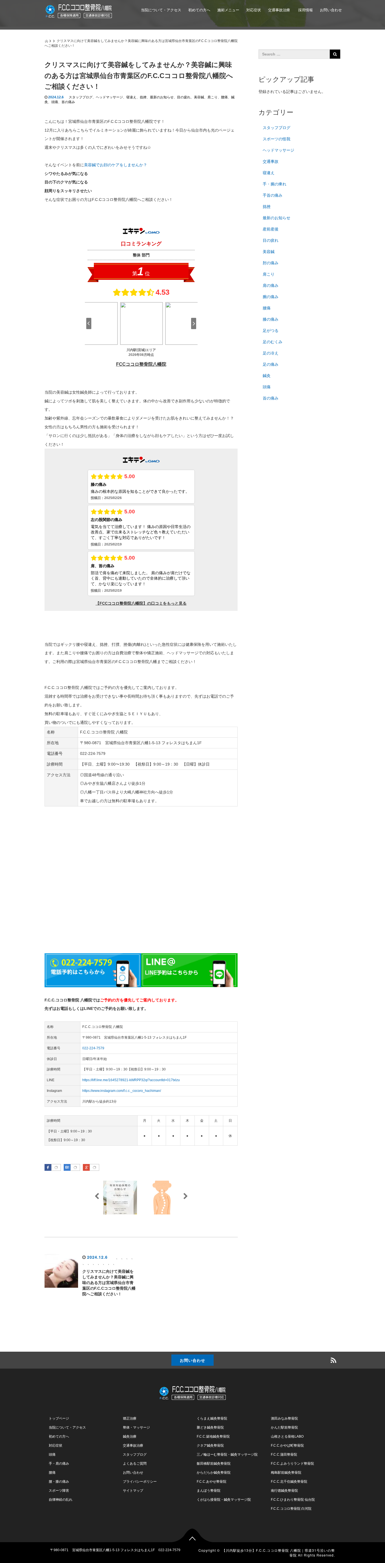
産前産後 (270, 229)
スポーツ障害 (59, 1491)
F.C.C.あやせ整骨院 (211, 1482)
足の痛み (270, 364)
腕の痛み (270, 296)
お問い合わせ (331, 10)
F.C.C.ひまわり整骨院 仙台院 (293, 1500)
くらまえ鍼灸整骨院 (212, 1418)
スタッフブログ (80, 97)
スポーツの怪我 (276, 139)
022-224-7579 (93, 1048)
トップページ (59, 1418)
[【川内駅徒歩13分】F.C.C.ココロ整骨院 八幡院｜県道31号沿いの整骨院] (79, 10)
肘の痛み (270, 263)
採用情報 (305, 10)
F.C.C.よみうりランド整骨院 (292, 1464)
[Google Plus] (94, 1167)
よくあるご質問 (200, 36)
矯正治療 (129, 1418)
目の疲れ (184, 97)
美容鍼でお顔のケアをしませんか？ (115, 165)
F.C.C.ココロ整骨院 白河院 (291, 1509)
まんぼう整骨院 (208, 1491)
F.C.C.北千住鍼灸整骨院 (289, 1482)
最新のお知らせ (162, 97)
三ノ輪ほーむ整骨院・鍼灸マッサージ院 (227, 1454)
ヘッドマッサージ (109, 97)
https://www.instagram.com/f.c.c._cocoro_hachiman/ (121, 1091)
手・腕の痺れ (274, 184)
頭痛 (54, 102)
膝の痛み (270, 319)
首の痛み (68, 102)
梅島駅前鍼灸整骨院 (286, 1473)
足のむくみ (272, 342)
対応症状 (253, 10)
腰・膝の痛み (59, 1482)
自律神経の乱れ (60, 1500)
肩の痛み (270, 285)
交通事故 (270, 161)
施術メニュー (228, 10)
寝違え (131, 97)
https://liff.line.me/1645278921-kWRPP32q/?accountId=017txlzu (131, 1080)
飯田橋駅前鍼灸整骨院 (214, 1464)
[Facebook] (56, 1167)
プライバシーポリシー (140, 1482)
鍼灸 (267, 375)
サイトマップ (133, 1491)
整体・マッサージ (136, 1427)
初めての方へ (199, 10)
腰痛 (224, 97)
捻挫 (143, 97)
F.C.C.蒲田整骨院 (284, 1454)
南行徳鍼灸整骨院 (284, 1491)
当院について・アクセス (161, 10)
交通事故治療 (279, 10)
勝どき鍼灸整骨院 (210, 1427)
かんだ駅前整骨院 (284, 1427)
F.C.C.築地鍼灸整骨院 (213, 1436)
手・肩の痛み (59, 1464)
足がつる (270, 330)
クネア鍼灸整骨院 (210, 1445)
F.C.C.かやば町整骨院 (287, 1445)
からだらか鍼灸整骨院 (214, 1473)
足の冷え (270, 353)
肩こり (212, 97)
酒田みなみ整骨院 (284, 1418)
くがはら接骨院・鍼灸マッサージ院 (224, 1500)
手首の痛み (272, 195)
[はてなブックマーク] (75, 1167)
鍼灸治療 (129, 1436)
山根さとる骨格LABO (287, 1436)
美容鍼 (199, 97)
